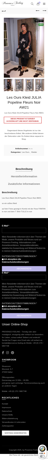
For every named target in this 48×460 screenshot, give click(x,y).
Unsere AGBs (7, 415)
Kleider (34, 152)
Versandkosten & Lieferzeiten (14, 422)
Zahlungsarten (8, 426)
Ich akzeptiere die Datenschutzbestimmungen (15, 260)
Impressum (6, 407)
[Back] (4, 10)
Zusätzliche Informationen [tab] (24, 184)
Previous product (38, 10)
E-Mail (5, 226)
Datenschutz (7, 411)
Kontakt (5, 404)
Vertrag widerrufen (15, 433)
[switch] (42, 456)
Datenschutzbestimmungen (23, 251)
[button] (41, 49)
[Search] (32, 4)
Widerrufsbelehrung (10, 418)
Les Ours (25, 152)
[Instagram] (7, 352)
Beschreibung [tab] (24, 169)
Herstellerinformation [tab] (24, 176)
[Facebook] (3, 352)
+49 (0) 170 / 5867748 (17, 391)
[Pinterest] (12, 352)
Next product (44, 10)
